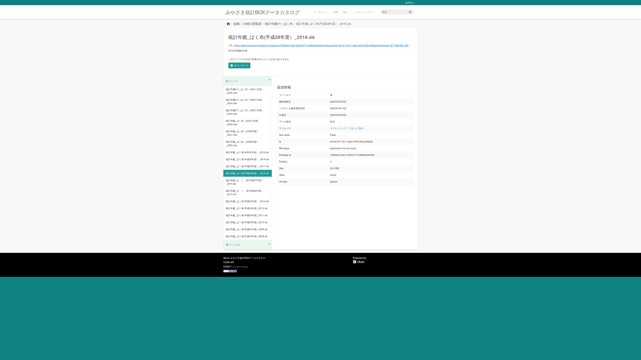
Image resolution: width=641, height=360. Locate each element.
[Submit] (410, 12)
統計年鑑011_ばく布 (279, 24)
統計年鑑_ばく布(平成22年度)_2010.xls (246, 222)
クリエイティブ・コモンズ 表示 (346, 128)
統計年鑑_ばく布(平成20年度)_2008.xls (246, 236)
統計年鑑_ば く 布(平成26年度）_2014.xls (244, 192)
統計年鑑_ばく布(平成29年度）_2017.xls (247, 166)
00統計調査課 (252, 24)
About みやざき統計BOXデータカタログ (244, 258)
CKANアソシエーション (235, 266)
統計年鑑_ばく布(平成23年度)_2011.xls (246, 215)
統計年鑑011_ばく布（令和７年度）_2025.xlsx (245, 91)
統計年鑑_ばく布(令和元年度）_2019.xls (247, 152)
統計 (345, 12)
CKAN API (228, 262)
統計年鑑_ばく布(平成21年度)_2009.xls (246, 229)
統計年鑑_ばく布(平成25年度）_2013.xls (247, 201)
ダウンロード (241, 65)
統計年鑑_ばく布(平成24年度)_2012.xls (246, 208)
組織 (335, 12)
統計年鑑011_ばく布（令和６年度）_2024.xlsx (245, 101)
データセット (321, 12)
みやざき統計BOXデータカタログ (262, 12)
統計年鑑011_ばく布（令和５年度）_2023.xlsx (245, 111)
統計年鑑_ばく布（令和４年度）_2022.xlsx (243, 122)
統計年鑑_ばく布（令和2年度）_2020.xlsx (242, 143)
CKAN (358, 262)
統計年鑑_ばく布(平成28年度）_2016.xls (323, 24)
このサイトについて (363, 12)
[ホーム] (228, 24)
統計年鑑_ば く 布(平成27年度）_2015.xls (244, 181)
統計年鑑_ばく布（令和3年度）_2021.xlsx (242, 133)
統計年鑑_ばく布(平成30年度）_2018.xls (247, 159)
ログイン (409, 2)
